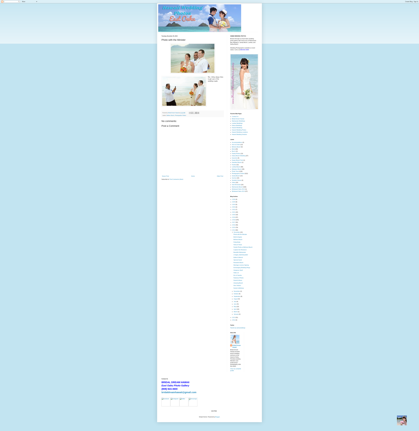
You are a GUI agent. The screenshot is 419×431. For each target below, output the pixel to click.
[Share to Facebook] (196, 113)
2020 (234, 214)
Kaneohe (234, 158)
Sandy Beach (236, 176)
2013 (234, 317)
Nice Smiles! (237, 285)
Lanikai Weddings (237, 123)
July (235, 301)
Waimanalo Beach (237, 187)
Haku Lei (236, 273)
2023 (234, 207)
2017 (234, 222)
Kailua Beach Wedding (239, 156)
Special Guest (238, 260)
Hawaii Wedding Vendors (239, 134)
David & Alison (238, 280)
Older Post (220, 176)
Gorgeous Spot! (238, 270)
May (235, 306)
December (237, 232)
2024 (234, 204)
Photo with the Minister (240, 234)
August (236, 299)
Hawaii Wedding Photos (239, 130)
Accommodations (237, 142)
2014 (234, 230)
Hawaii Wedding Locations (240, 132)
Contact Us (235, 116)
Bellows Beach (170, 115)
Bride (233, 149)
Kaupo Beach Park (237, 160)
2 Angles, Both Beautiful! (241, 255)
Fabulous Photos (239, 278)
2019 (234, 217)
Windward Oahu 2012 (238, 189)
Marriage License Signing (241, 265)
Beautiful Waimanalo (240, 252)
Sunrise (234, 178)
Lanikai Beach (236, 167)
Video (233, 182)
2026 (234, 199)
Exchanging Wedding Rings (242, 267)
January (236, 314)
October (236, 294)
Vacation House (236, 180)
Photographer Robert (180, 115)
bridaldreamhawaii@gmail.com (178, 392)
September (237, 296)
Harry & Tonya (238, 244)
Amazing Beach (238, 283)
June (235, 304)
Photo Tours (235, 171)
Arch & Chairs (236, 144)
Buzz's (234, 151)
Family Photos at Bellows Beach (243, 247)
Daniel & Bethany (239, 288)
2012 (234, 320)
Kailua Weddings (237, 125)
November (237, 291)
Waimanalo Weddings (238, 121)
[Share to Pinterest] (198, 113)
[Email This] (190, 113)
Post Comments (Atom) (176, 179)
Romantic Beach (238, 262)
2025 (234, 202)
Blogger (217, 417)
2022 (234, 209)
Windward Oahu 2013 (238, 191)
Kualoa (234, 164)
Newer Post (165, 176)
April (235, 309)
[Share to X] (194, 113)
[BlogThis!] (192, 113)
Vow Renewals (236, 184)
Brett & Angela (238, 237)
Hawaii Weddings (237, 127)
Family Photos (236, 153)
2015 (234, 227)
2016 (234, 225)
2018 (234, 220)
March (236, 311)
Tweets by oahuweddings (237, 328)
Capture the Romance (240, 250)
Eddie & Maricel (238, 257)
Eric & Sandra (238, 275)
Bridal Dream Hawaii (238, 119)
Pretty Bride (237, 242)
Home (193, 176)
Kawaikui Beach (236, 162)
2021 (234, 212)
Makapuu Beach (237, 169)
